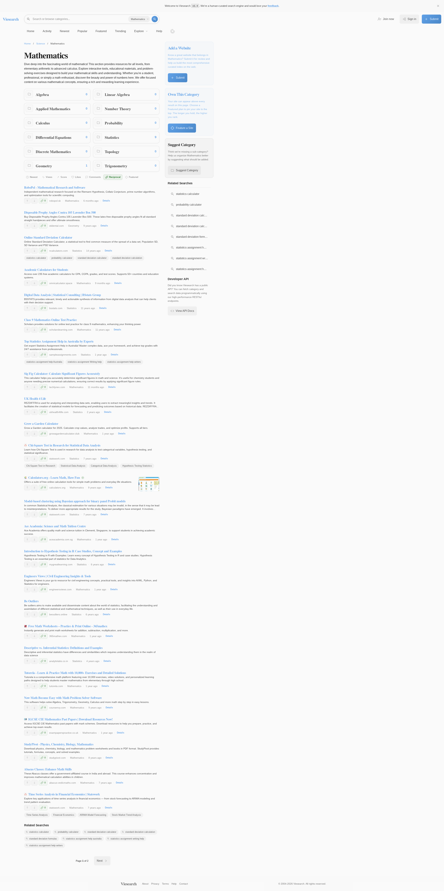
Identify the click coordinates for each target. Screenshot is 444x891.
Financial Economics (63, 815)
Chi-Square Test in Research (40, 465)
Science (40, 43)
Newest (33, 177)
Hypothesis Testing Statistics (137, 465)
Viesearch (11, 19)
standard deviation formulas (43, 838)
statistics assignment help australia (83, 838)
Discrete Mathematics (53, 151)
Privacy (155, 883)
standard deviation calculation (127, 258)
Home (27, 43)
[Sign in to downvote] (34, 201)
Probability (114, 123)
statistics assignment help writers (124, 362)
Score (64, 177)
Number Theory (118, 108)
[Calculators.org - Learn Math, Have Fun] (148, 484)
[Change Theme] (172, 31)
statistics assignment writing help (127, 838)
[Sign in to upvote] (27, 201)
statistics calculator (36, 258)
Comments (95, 177)
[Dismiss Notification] (438, 6)
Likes (78, 177)
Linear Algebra (117, 94)
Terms (165, 883)
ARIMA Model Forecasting (93, 815)
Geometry (44, 165)
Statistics (112, 137)
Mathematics (72, 200)
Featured (133, 177)
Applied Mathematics (53, 108)
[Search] (155, 19)
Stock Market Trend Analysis (126, 815)
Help (174, 883)
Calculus (43, 123)
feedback (273, 5)
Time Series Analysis (37, 815)
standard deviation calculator (92, 258)
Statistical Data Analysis (73, 465)
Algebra (42, 94)
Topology (112, 151)
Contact (183, 883)
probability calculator (62, 258)
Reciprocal (115, 177)
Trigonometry (116, 165)
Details (106, 200)
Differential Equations (53, 137)
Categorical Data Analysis (104, 465)
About (145, 883)
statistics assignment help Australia (44, 362)
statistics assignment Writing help (85, 362)
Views (49, 177)
